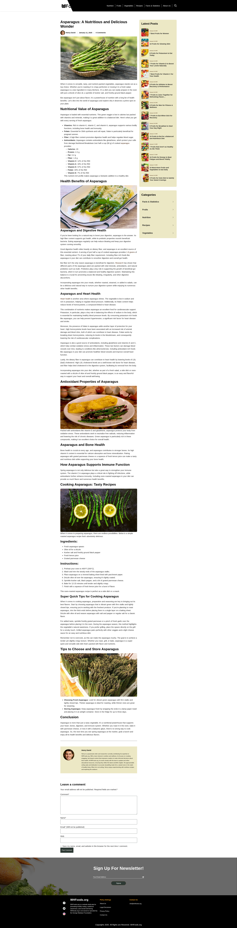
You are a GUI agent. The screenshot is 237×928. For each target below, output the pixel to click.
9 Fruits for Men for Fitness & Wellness (161, 106)
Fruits (119, 6)
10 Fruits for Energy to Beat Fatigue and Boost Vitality (160, 158)
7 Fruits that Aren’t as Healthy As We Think (161, 148)
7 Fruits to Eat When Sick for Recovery (161, 117)
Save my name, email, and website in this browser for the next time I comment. (95, 846)
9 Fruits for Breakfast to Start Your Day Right (161, 127)
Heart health (65, 299)
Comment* (64, 794)
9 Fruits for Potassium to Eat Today (161, 54)
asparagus (125, 143)
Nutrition (110, 6)
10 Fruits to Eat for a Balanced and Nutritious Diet (162, 137)
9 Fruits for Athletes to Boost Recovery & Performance (161, 85)
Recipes (139, 6)
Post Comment (67, 850)
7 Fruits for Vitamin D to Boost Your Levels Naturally (162, 65)
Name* (63, 818)
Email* (72, 827)
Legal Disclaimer (105, 907)
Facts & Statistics (153, 6)
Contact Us (103, 915)
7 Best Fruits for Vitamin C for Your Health (161, 75)
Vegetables (128, 6)
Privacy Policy (104, 911)
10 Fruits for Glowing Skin (160, 44)
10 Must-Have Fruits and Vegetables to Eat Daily (159, 168)
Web (62, 836)
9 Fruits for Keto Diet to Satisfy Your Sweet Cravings (162, 179)
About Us (167, 6)
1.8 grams (130, 252)
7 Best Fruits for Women (159, 33)
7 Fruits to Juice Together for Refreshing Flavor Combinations (161, 96)
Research (119, 263)
